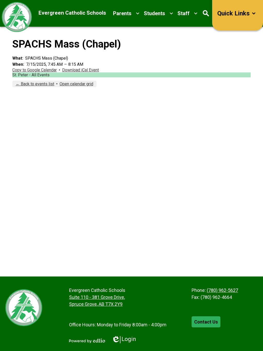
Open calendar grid (76, 83)
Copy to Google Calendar (34, 70)
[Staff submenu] (187, 13)
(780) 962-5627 (222, 290)
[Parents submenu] (126, 13)
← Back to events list (35, 83)
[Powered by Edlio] (87, 340)
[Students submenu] (158, 13)
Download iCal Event (80, 70)
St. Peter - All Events (31, 74)
